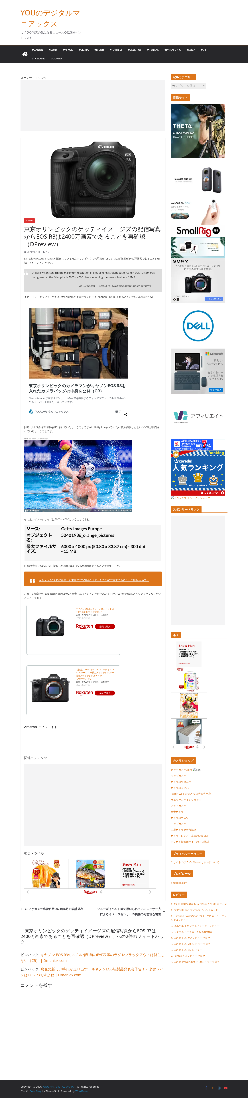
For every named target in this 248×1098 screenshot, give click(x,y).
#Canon (37, 49)
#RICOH (99, 49)
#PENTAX (153, 49)
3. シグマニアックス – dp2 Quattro (191, 932)
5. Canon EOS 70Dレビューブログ (190, 944)
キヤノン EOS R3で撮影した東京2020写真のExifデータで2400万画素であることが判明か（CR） (94, 580)
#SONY (53, 49)
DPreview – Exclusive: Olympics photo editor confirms (118, 285)
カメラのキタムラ (181, 781)
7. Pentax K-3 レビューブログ (188, 956)
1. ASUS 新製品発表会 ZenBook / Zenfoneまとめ (199, 904)
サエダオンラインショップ (186, 799)
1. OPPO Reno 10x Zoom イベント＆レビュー (197, 910)
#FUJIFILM (116, 49)
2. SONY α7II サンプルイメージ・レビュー (195, 926)
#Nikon (68, 49)
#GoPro (56, 58)
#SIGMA (84, 49)
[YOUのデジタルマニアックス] (25, 54)
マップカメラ (178, 775)
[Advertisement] (93, 105)
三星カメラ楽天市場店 (183, 829)
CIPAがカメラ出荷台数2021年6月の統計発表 (54, 909)
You (47, 252)
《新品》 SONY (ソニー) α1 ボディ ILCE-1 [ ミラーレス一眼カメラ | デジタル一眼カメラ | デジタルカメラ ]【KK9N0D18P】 (95, 674)
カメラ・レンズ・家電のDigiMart (190, 835)
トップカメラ (180, 823)
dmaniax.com (179, 882)
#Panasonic (172, 49)
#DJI (203, 49)
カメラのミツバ (180, 787)
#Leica (191, 49)
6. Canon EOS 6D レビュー (186, 950)
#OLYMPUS (134, 49)
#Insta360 (38, 58)
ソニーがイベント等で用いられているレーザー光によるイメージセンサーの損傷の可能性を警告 (129, 911)
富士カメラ (177, 811)
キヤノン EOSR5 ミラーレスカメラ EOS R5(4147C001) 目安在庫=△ (95, 610)
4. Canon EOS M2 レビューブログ (190, 938)
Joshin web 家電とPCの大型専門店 (191, 793)
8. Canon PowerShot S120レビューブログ (195, 962)
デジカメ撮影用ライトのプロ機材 (190, 841)
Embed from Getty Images (37, 439)
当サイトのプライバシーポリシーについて (195, 862)
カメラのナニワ (180, 817)
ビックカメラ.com (181, 769)
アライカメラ (178, 805)
